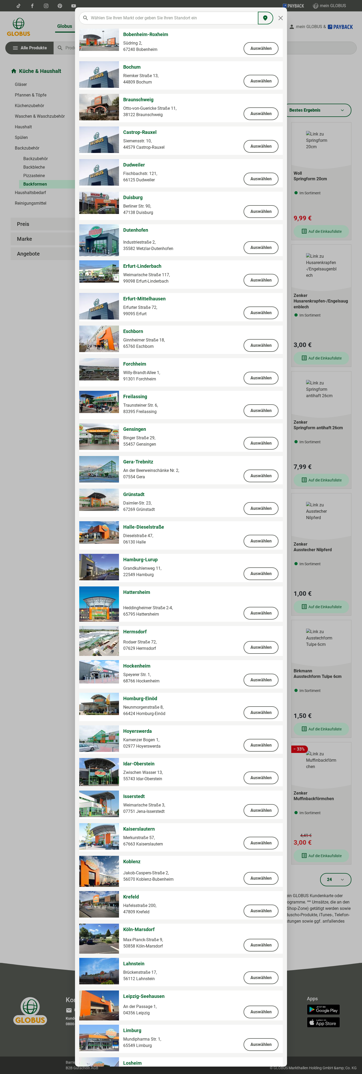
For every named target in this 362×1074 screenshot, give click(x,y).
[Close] (280, 18)
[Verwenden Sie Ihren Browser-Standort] (265, 18)
